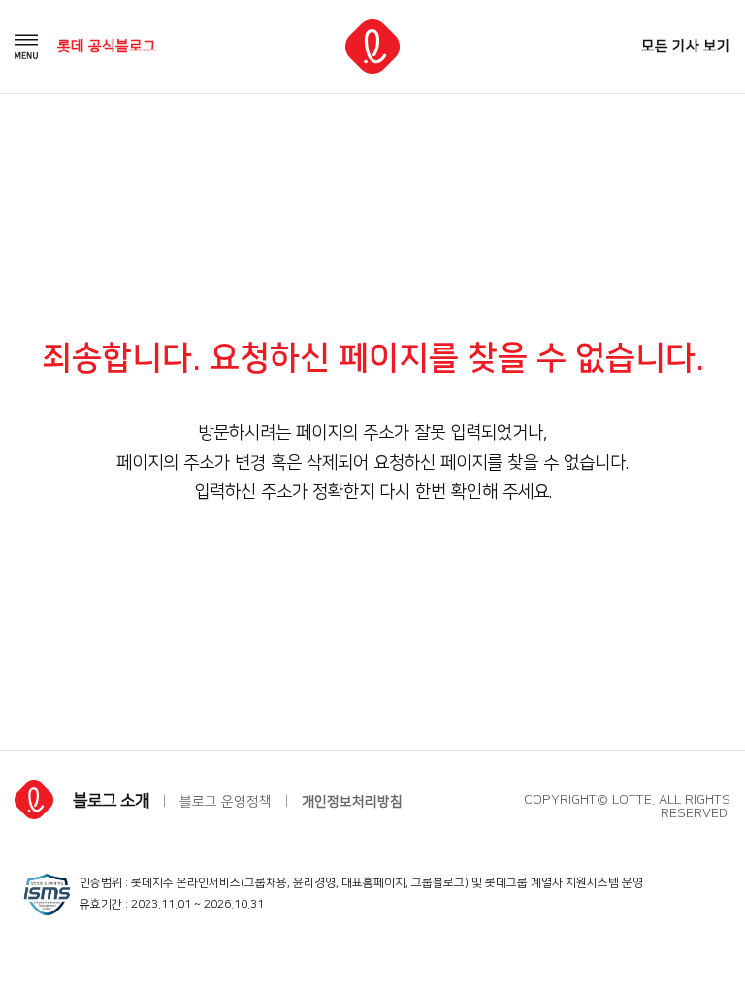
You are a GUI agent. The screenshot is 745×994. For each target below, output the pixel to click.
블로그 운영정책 (225, 802)
